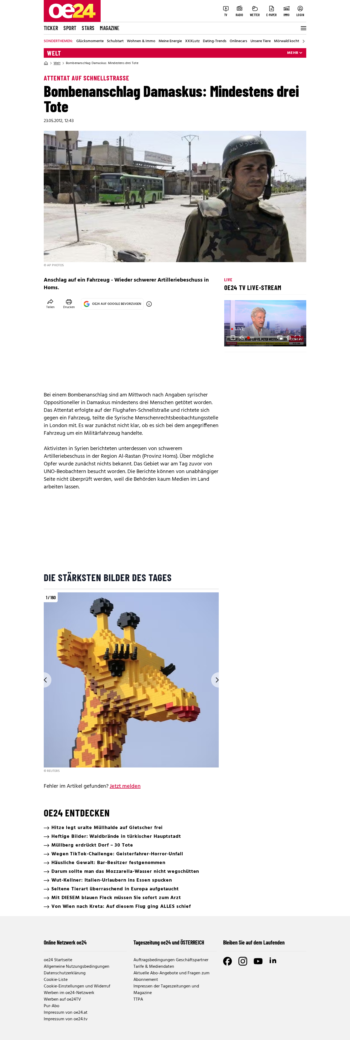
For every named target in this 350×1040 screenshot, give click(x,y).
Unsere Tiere (260, 41)
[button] (233, 337)
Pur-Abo (51, 1006)
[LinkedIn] (273, 961)
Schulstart (115, 41)
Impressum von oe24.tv (66, 1019)
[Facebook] (227, 961)
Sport (69, 28)
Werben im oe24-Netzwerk (69, 992)
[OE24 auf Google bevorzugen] (149, 304)
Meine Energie (170, 41)
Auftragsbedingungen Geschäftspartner (170, 960)
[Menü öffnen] (303, 28)
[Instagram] (242, 961)
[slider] (251, 337)
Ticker (51, 28)
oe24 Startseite (58, 960)
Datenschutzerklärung (65, 973)
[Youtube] (258, 961)
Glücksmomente (90, 41)
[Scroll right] (303, 41)
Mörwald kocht (286, 41)
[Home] (46, 63)
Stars (88, 28)
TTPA (138, 999)
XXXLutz (192, 41)
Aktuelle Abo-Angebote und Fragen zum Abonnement (171, 976)
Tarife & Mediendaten (153, 966)
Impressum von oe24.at (66, 1012)
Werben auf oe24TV (62, 999)
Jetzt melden (125, 786)
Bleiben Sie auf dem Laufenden (254, 942)
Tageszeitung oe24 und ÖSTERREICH (168, 942)
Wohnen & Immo (141, 41)
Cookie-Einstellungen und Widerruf (77, 986)
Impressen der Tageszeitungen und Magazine (166, 989)
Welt (54, 53)
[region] (131, 683)
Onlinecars (238, 41)
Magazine (109, 28)
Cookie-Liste (56, 979)
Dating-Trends (214, 41)
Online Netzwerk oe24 (65, 942)
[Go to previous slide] (43, 680)
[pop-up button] (288, 337)
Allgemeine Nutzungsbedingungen (76, 966)
